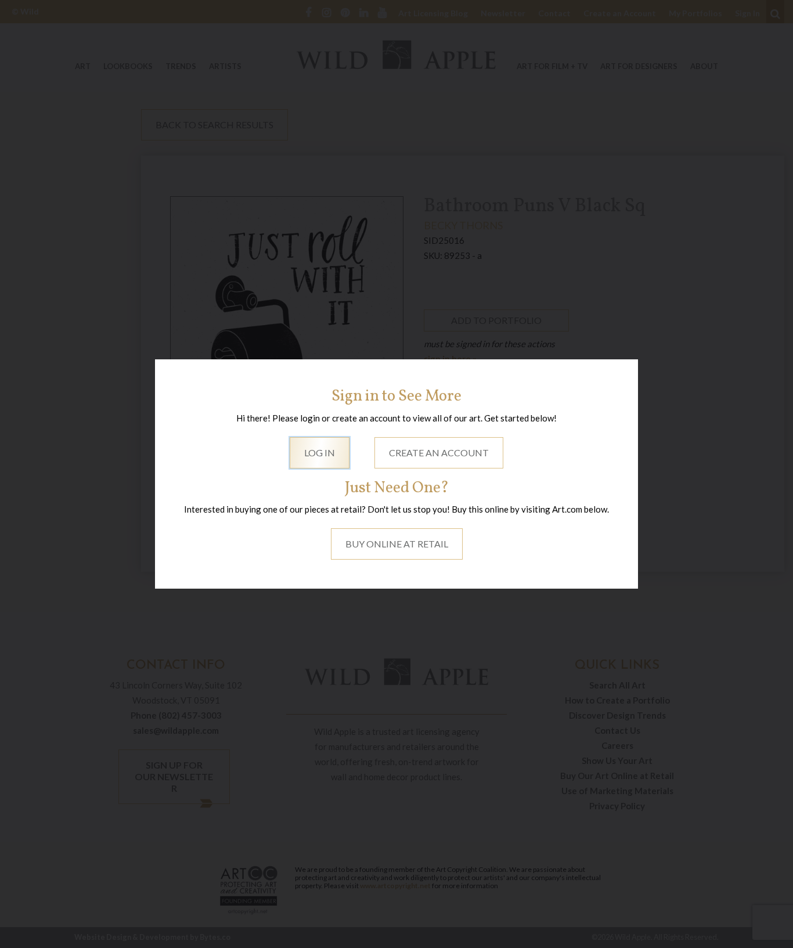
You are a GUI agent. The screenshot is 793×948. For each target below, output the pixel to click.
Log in (319, 452)
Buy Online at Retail (396, 543)
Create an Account (439, 452)
